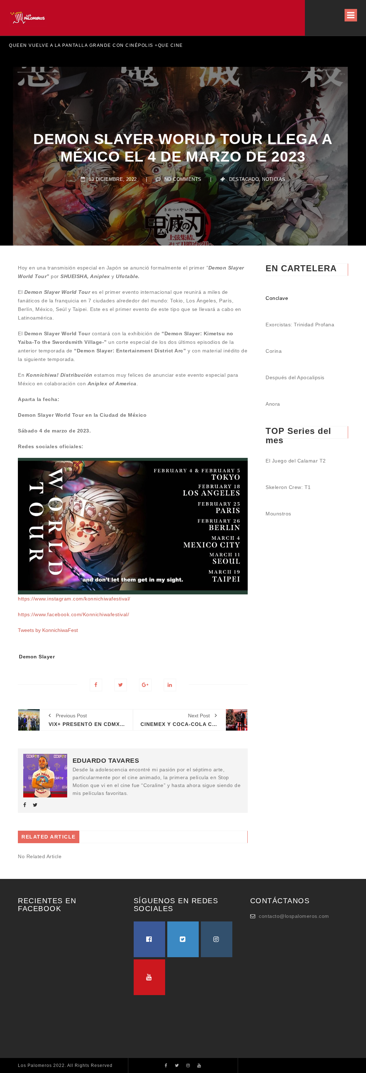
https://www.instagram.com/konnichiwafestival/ (74, 599)
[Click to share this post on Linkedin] (170, 685)
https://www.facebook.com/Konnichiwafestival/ (73, 614)
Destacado (244, 179)
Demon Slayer (37, 656)
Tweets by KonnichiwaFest (48, 630)
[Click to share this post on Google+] (145, 685)
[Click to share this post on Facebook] (96, 685)
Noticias (273, 179)
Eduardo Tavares (106, 760)
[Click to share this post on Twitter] (120, 685)
